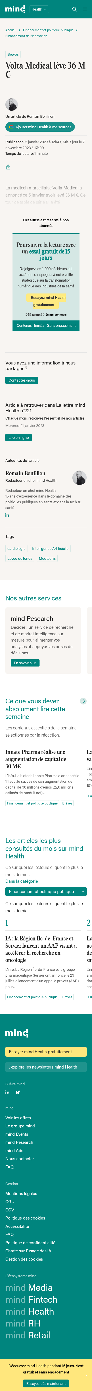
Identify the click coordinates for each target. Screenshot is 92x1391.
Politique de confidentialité (30, 1242)
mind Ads (14, 1150)
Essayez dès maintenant (46, 1383)
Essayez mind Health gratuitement (48, 301)
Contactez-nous (21, 380)
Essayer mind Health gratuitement (40, 1051)
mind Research (19, 1142)
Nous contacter (19, 1158)
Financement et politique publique (32, 803)
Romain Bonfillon (40, 116)
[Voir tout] (82, 701)
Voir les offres (18, 1117)
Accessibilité (17, 1226)
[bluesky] (18, 1092)
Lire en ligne (18, 437)
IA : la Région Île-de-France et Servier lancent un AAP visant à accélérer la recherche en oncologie (41, 949)
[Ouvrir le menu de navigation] (85, 9)
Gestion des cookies (24, 1259)
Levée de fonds (19, 558)
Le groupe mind (20, 1126)
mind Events (16, 1134)
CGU (9, 1201)
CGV (9, 1210)
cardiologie (16, 548)
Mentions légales (21, 1193)
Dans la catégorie (21, 881)
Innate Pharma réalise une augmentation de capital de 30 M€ (35, 759)
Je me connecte (56, 314)
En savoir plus (25, 662)
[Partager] (8, 166)
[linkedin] (7, 515)
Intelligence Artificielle (50, 548)
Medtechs (47, 558)
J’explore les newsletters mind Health (43, 1067)
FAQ (9, 1167)
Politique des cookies (25, 1218)
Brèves (13, 54)
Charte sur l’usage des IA (28, 1250)
